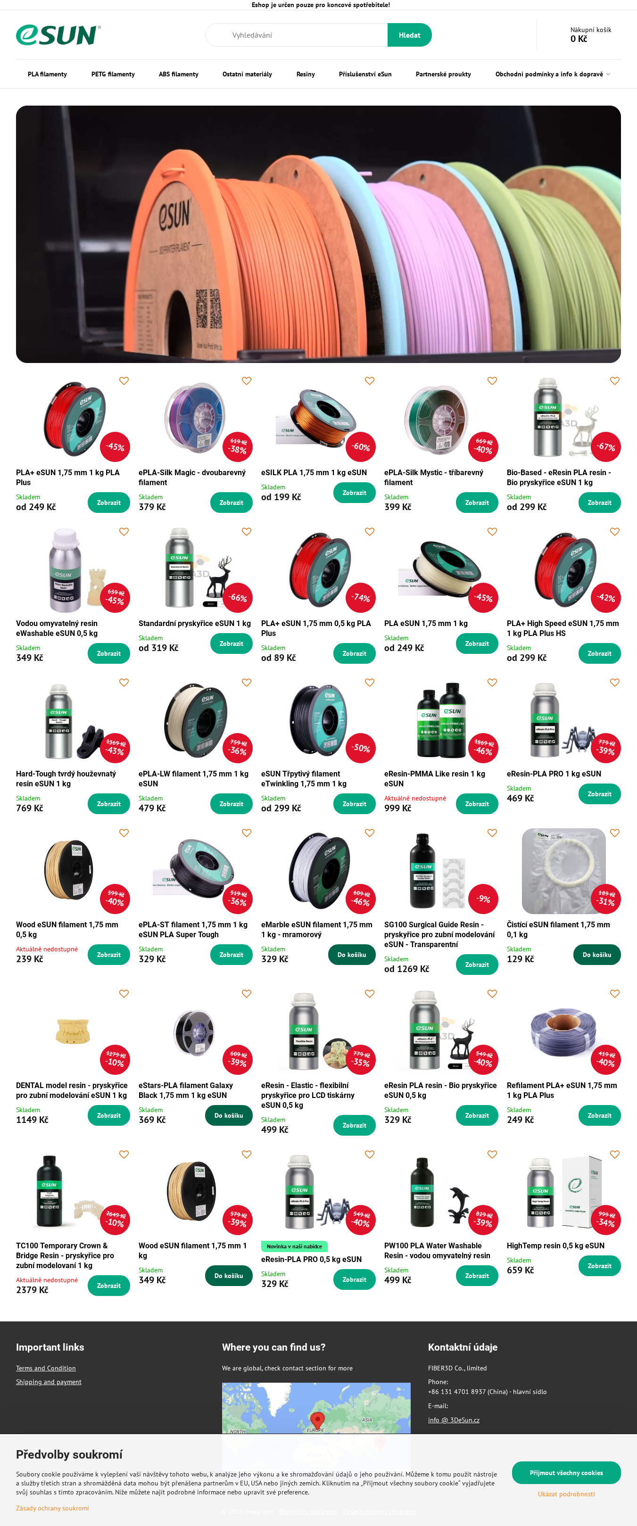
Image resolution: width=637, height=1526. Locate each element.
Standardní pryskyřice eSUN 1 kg (195, 623)
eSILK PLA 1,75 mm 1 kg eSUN (314, 472)
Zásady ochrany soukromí (52, 1508)
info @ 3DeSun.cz (454, 1420)
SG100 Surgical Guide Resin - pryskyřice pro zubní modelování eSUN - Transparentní (439, 934)
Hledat (410, 35)
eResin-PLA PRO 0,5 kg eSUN (311, 1259)
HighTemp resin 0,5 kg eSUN (555, 1245)
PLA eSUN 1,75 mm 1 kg (426, 623)
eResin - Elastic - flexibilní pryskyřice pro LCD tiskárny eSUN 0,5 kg (308, 1095)
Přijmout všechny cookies (566, 1472)
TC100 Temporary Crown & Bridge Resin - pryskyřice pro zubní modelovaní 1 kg (65, 1255)
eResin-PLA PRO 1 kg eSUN (554, 773)
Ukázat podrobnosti (566, 1494)
